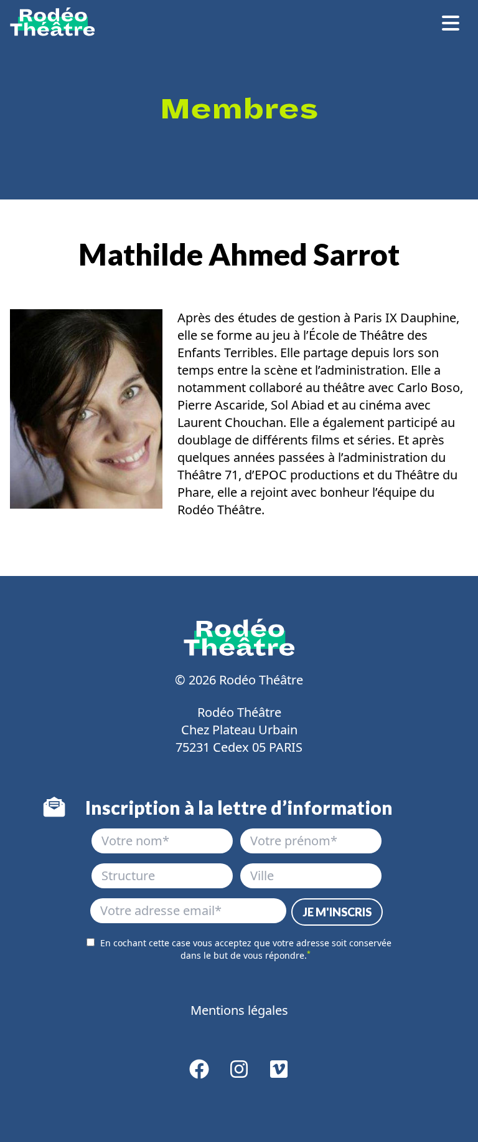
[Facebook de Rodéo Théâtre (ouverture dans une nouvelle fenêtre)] (199, 1073)
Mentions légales (239, 1010)
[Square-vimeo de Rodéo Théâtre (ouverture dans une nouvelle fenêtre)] (279, 1073)
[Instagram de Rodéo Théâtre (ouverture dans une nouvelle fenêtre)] (239, 1073)
